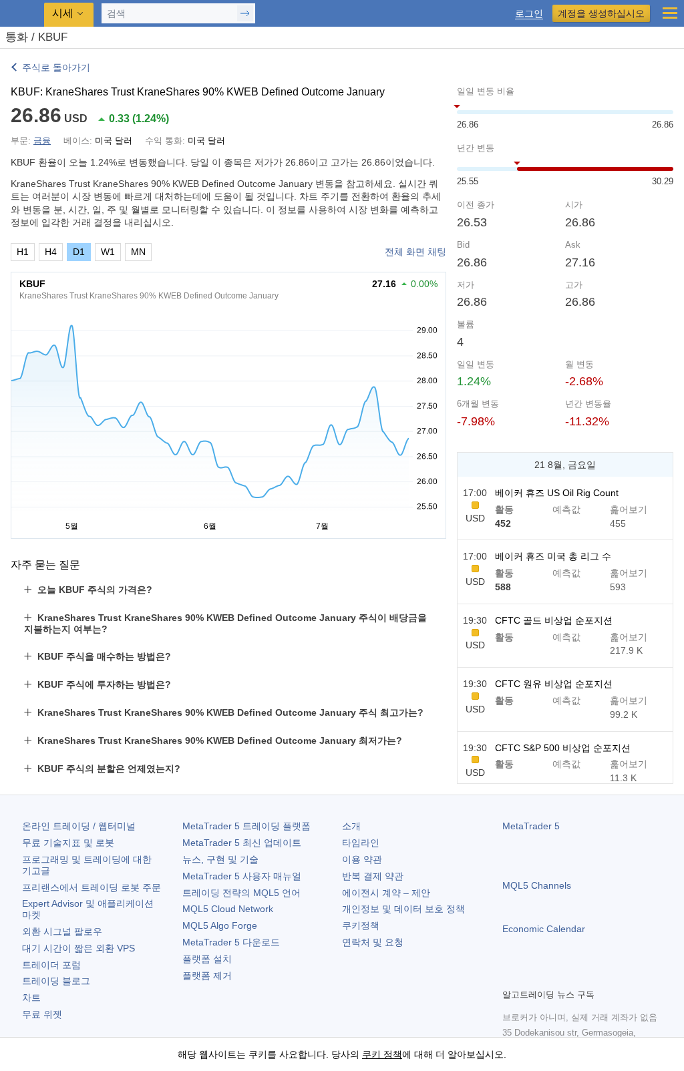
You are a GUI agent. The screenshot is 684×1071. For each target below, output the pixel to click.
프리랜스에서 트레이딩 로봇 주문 (91, 887)
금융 (42, 141)
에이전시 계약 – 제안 (386, 892)
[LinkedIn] (596, 976)
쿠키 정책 (382, 1054)
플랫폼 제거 (207, 975)
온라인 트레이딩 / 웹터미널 (79, 826)
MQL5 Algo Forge (219, 925)
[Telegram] (532, 976)
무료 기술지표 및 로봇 (68, 842)
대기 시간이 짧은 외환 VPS (78, 948)
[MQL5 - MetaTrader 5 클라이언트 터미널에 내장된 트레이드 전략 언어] (23, 13)
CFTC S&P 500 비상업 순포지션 (563, 747)
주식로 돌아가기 (56, 67)
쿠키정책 (360, 925)
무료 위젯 (42, 1014)
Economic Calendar (543, 928)
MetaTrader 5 (531, 826)
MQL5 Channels (536, 885)
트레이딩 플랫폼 (246, 826)
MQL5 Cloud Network (227, 908)
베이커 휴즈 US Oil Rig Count (557, 492)
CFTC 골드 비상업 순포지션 (554, 620)
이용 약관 (362, 859)
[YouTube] (574, 976)
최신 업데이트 (241, 842)
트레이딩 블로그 (56, 981)
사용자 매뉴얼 (241, 876)
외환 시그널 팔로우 (62, 931)
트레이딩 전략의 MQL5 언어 (241, 892)
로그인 (529, 14)
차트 (31, 997)
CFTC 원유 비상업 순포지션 (554, 683)
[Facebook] (510, 976)
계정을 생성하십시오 (601, 13)
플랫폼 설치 (207, 958)
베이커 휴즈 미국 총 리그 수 (553, 556)
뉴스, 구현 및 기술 (220, 859)
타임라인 (360, 842)
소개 (351, 826)
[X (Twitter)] (553, 976)
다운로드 (231, 942)
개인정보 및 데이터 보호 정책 (403, 908)
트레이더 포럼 (51, 964)
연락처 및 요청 (372, 942)
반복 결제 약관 (372, 876)
